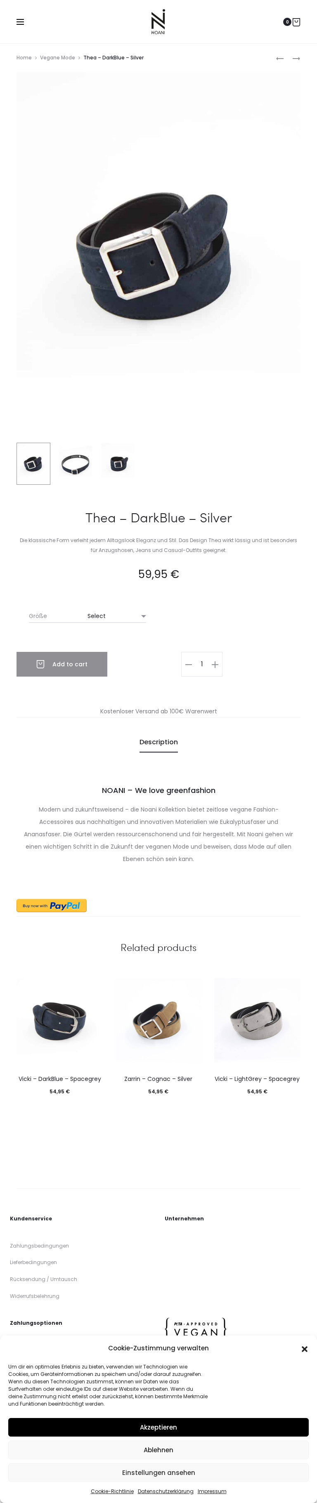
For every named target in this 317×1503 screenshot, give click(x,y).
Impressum (212, 1491)
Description (159, 742)
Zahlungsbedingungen (39, 1245)
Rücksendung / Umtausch (43, 1279)
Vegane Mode (57, 57)
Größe (38, 616)
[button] (304, 1348)
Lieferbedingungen (33, 1262)
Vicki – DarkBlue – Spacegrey (60, 1079)
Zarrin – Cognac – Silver (158, 1079)
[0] (296, 22)
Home (24, 57)
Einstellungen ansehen (158, 1472)
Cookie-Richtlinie (112, 1491)
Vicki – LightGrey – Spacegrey (257, 1079)
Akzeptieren (158, 1427)
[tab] (158, 742)
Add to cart (69, 664)
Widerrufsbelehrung (34, 1296)
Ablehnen (158, 1450)
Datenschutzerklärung (166, 1491)
